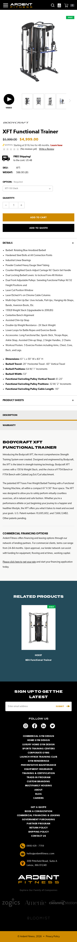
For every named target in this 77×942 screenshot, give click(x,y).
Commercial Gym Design (38, 736)
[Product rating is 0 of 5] (11, 149)
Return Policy (38, 828)
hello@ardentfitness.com (40, 853)
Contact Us (38, 836)
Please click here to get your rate (19, 562)
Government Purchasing (38, 819)
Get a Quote (38, 807)
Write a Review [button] (46, 149)
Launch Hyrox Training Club (38, 757)
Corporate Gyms (38, 753)
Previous (17, 100)
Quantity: (9, 198)
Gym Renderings (38, 761)
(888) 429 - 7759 (35, 846)
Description (10, 415)
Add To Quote (38, 228)
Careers (38, 798)
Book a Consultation (38, 811)
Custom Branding (38, 781)
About (38, 790)
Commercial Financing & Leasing (38, 815)
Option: (13, 182)
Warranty (9, 425)
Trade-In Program (38, 777)
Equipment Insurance (38, 769)
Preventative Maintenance (38, 765)
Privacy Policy (53, 936)
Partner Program (38, 824)
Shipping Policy (38, 832)
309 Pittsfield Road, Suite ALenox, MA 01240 (42, 863)
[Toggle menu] (4, 5)
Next (69, 100)
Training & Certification (38, 773)
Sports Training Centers (38, 749)
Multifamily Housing (38, 786)
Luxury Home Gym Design (38, 744)
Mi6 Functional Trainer (38, 660)
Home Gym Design (38, 740)
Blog (38, 794)
